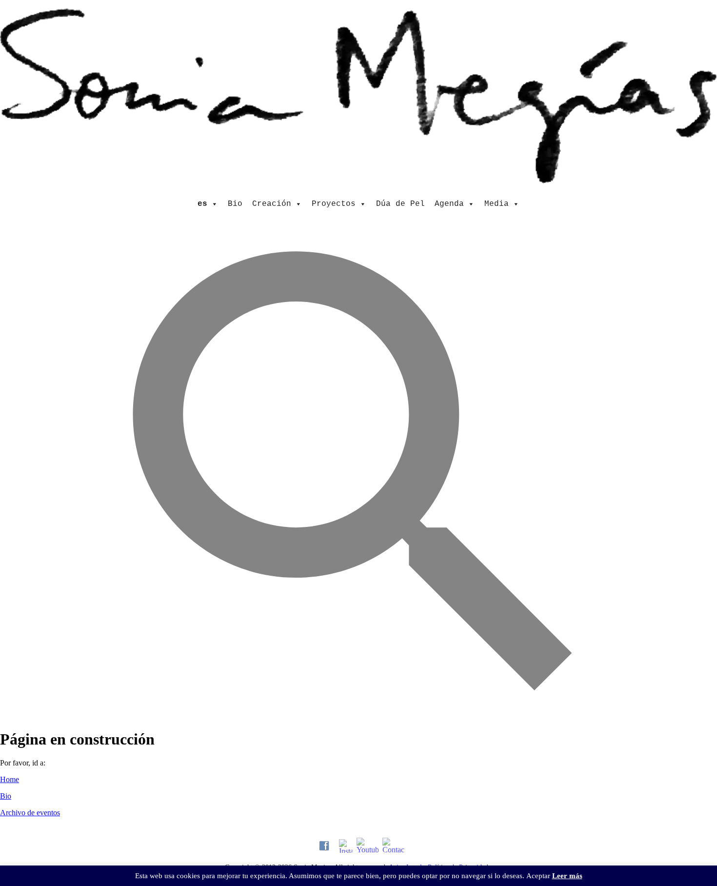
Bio (235, 204)
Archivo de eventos (30, 812)
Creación (271, 204)
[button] (359, 713)
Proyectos (334, 204)
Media (496, 204)
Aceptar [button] (538, 876)
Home (9, 779)
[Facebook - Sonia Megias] (324, 846)
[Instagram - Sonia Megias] (346, 846)
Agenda (449, 204)
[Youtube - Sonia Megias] (367, 846)
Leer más (567, 876)
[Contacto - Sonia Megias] (393, 846)
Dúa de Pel (400, 204)
